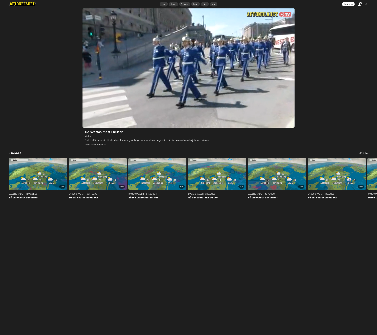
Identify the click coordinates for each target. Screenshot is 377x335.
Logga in (348, 4)
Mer (213, 4)
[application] (188, 68)
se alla (363, 153)
